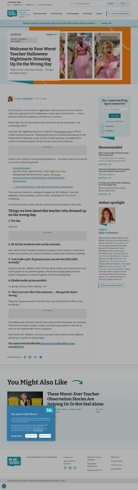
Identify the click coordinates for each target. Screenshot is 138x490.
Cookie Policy (38, 430)
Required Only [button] (31, 435)
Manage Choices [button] (16, 435)
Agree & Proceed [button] (45, 435)
